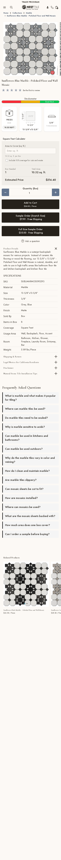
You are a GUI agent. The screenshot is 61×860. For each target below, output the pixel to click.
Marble (29, 13)
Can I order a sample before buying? (27, 534)
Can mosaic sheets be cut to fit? (24, 489)
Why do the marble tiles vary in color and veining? (30, 460)
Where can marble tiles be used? (25, 409)
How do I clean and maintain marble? (27, 471)
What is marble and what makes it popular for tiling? (30, 398)
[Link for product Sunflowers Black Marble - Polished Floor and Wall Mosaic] (26, 584)
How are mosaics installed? (21, 498)
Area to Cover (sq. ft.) (15, 146)
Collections (17, 13)
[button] (30, 49)
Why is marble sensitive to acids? (25, 427)
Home (6, 13)
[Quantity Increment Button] (55, 192)
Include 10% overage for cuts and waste (26, 160)
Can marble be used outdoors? (24, 449)
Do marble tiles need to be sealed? (26, 418)
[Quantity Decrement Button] (5, 192)
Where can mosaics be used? (22, 507)
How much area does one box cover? (27, 525)
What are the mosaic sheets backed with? (30, 516)
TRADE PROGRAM (30, 2)
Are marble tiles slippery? (20, 480)
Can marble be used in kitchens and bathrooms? (26, 438)
